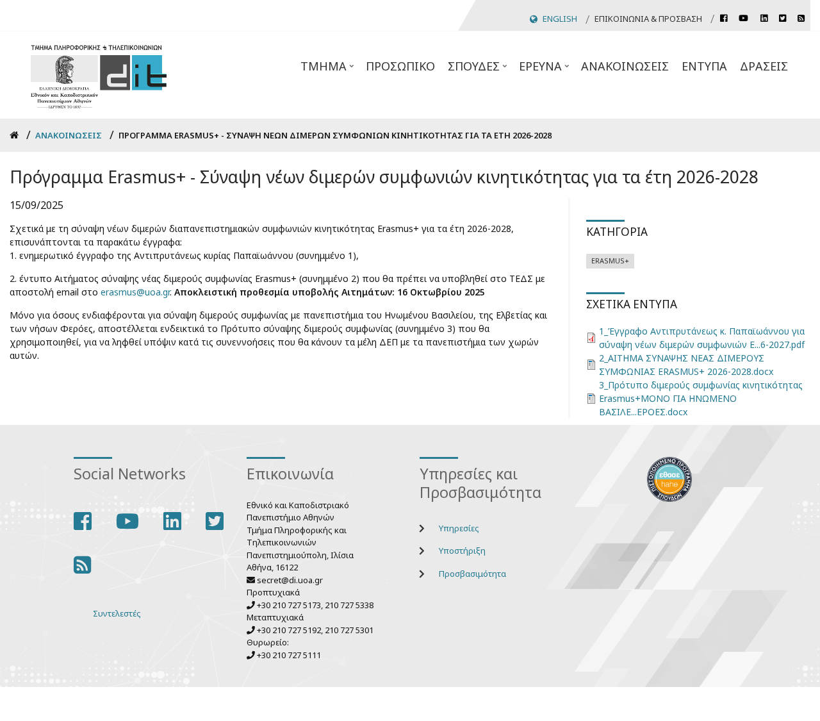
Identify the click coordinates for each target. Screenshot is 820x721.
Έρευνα (545, 69)
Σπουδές (478, 69)
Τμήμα (328, 69)
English (560, 18)
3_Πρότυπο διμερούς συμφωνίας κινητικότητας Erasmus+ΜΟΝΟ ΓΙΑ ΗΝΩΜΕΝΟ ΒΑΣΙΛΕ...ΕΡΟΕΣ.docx (701, 398)
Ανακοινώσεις (625, 66)
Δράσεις (764, 66)
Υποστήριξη (462, 550)
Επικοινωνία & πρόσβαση (648, 18)
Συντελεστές (117, 613)
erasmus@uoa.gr (135, 292)
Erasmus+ (610, 260)
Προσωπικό (400, 66)
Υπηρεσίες (459, 528)
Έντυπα (704, 66)
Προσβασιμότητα (472, 573)
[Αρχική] (99, 75)
